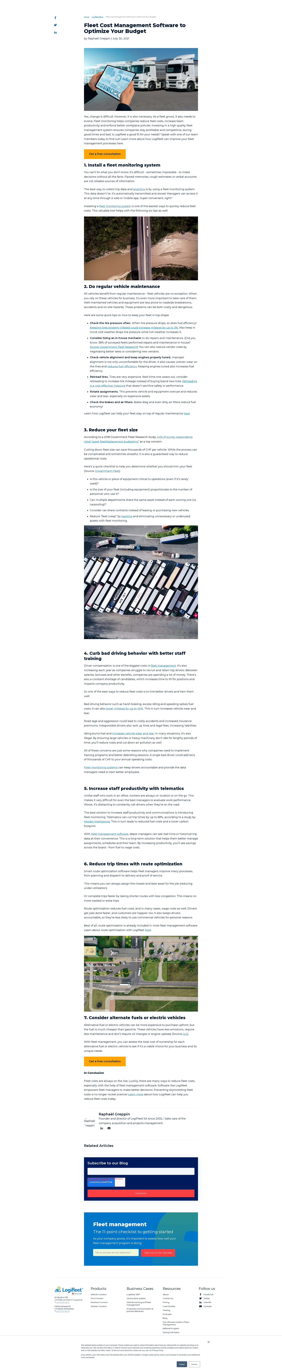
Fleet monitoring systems (101, 767)
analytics (139, 189)
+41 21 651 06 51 (62, 1302)
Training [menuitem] (166, 1310)
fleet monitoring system (115, 206)
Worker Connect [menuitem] (99, 1306)
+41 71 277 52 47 (62, 1311)
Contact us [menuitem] (168, 1298)
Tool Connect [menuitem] (97, 1298)
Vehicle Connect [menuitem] (98, 1294)
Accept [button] (182, 1364)
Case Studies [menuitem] (169, 1306)
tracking (126, 516)
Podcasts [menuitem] (167, 1314)
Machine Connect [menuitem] (99, 1302)
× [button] (208, 1341)
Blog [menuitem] (165, 1318)
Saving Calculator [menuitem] (171, 1332)
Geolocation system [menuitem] (136, 1298)
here (187, 413)
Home (86, 17)
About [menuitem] (166, 1294)
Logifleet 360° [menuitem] (133, 1294)
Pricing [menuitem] (166, 1302)
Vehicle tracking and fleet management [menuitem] (139, 1303)
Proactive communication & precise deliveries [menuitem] (140, 1310)
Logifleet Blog (97, 17)
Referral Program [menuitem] (171, 1328)
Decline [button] (194, 1364)
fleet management (163, 665)
